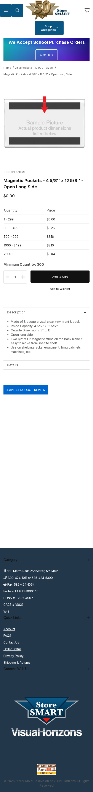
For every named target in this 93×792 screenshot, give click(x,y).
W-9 (6, 611)
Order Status (12, 649)
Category (10, 560)
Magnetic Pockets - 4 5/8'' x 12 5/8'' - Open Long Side (37, 74)
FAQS (7, 635)
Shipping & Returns (16, 662)
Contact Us (11, 642)
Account (9, 629)
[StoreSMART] (46, 10)
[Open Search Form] (17, 10)
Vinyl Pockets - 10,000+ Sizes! (34, 67)
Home (7, 67)
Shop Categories (48, 27)
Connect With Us (16, 669)
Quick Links (12, 617)
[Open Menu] (6, 10)
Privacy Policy (13, 656)
